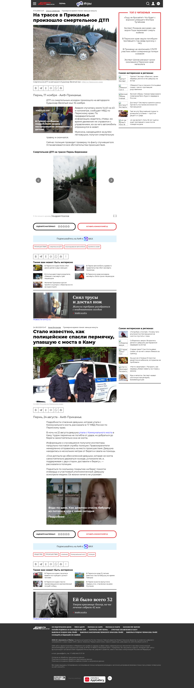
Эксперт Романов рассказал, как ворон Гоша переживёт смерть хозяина (140, 30)
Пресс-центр (79, 627)
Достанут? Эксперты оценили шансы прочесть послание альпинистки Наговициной (145, 105)
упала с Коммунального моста (96, 432)
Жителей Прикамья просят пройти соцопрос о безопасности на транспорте (58, 285)
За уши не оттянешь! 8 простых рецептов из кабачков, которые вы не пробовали (145, 360)
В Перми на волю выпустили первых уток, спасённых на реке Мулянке (99, 584)
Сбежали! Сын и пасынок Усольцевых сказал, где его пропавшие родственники (145, 87)
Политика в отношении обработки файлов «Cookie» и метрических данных (78, 661)
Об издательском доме (61, 627)
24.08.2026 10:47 (39, 327)
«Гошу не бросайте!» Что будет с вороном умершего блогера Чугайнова (139, 19)
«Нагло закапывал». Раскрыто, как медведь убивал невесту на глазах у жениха (145, 369)
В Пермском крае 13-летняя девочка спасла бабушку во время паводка (100, 575)
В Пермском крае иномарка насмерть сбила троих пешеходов (100, 275)
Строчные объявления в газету (124, 630)
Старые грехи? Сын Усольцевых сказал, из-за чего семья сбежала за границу (145, 351)
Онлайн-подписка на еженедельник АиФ (69, 630)
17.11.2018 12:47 (38, 11)
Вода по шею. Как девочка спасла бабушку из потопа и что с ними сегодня (79, 509)
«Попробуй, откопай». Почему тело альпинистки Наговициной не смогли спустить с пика (144, 334)
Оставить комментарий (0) (97, 226)
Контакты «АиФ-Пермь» (98, 630)
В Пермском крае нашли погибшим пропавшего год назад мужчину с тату (139, 41)
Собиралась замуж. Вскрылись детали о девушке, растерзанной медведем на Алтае (143, 343)
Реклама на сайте (95, 627)
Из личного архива (42, 216)
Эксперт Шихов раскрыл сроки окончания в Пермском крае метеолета (139, 62)
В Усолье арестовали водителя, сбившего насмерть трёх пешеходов (57, 276)
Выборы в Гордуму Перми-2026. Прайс (141, 632)
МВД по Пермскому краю (92, 82)
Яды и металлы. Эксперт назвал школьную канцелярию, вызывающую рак (143, 377)
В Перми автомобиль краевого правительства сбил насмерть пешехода (99, 268)
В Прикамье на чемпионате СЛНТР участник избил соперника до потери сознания (139, 51)
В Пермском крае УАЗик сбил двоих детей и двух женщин (56, 267)
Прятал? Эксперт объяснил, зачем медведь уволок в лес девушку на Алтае (144, 78)
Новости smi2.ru (42, 319)
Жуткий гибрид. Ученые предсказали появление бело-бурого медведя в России (145, 96)
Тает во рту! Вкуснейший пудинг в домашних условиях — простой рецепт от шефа (144, 113)
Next (111, 180)
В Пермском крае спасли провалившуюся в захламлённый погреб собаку (58, 584)
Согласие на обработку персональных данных (68, 657)
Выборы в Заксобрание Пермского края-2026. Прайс (101, 632)
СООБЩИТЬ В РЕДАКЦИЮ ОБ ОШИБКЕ (66, 635)
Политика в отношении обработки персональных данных (72, 659)
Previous (38, 180)
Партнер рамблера (74, 678)
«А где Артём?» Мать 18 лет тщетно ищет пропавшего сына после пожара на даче (144, 122)
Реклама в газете (113, 627)
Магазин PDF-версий (131, 627)
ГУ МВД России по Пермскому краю (48, 404)
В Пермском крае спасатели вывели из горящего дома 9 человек (56, 575)
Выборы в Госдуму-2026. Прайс (64, 632)
